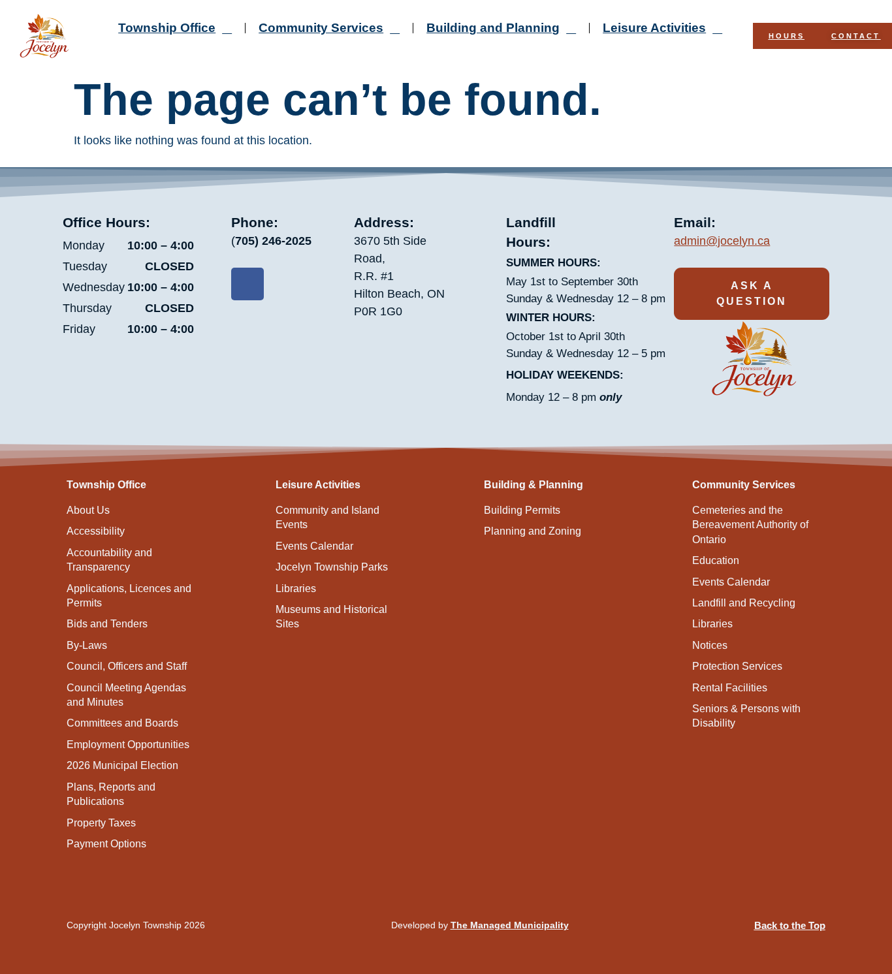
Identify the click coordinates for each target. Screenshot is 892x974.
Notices (709, 645)
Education (715, 560)
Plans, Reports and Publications (111, 794)
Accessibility (96, 531)
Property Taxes (101, 822)
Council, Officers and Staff (127, 666)
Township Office (166, 28)
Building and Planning (493, 28)
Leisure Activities (654, 28)
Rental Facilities (729, 687)
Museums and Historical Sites (331, 616)
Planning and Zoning (532, 531)
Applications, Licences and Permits (129, 595)
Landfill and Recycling (743, 602)
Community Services (321, 28)
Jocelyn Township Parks (332, 567)
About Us (88, 510)
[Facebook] (247, 284)
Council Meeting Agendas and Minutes (126, 695)
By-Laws (87, 645)
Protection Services (737, 666)
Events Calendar (314, 546)
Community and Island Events (327, 517)
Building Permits (522, 510)
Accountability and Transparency (109, 560)
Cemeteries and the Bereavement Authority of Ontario (750, 525)
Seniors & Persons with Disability (746, 716)
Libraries (296, 588)
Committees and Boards (122, 723)
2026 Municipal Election (122, 765)
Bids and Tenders (107, 623)
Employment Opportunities (128, 744)
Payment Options (106, 843)
